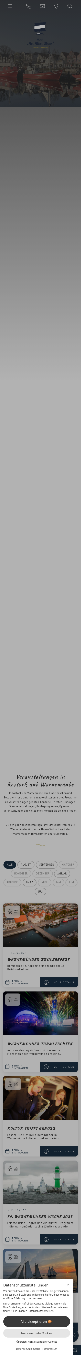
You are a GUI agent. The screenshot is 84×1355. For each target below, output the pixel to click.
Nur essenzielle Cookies (36, 1333)
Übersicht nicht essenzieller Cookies (36, 1341)
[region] (36, 1301)
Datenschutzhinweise (28, 1349)
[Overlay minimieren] (67, 1284)
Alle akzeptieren (34, 1321)
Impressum (50, 1349)
